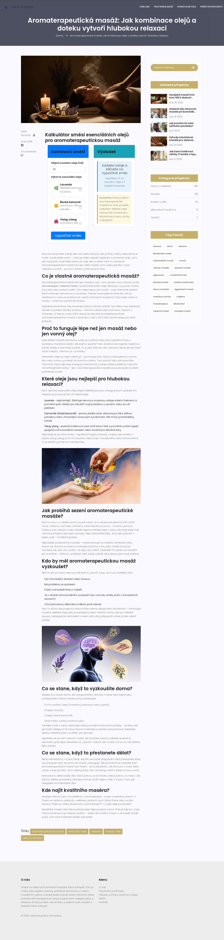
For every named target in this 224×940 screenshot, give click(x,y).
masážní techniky (178, 275)
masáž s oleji (113, 831)
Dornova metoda (186, 6)
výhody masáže (161, 267)
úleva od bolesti (161, 289)
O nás (102, 887)
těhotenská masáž (162, 253)
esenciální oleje (77, 831)
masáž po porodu (162, 296)
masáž (182, 260)
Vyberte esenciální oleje (66, 177)
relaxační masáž (182, 267)
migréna (181, 296)
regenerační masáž (183, 289)
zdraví (170, 246)
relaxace (96, 831)
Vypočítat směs (68, 235)
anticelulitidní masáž (163, 260)
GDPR (102, 898)
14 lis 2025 (26, 141)
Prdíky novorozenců (211, 6)
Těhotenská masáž (163, 6)
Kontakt (103, 902)
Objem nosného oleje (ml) (67, 163)
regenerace (158, 275)
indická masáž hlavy (184, 282)
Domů (59, 35)
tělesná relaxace (32, 838)
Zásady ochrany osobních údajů (118, 894)
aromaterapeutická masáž (48, 831)
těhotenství (179, 303)
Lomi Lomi (144, 6)
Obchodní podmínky (111, 891)
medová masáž (161, 311)
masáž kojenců (160, 303)
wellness (182, 246)
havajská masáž (182, 311)
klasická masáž (160, 282)
